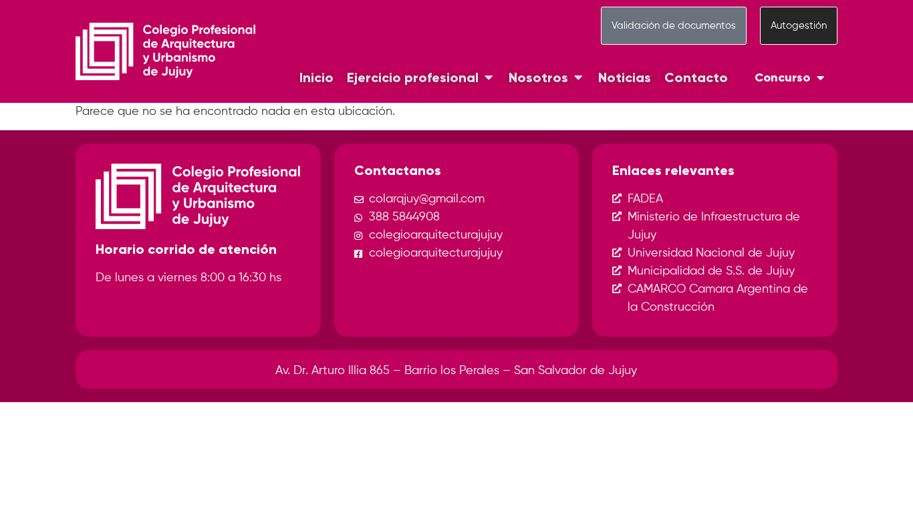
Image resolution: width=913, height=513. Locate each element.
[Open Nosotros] (578, 77)
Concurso (782, 77)
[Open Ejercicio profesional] (488, 77)
